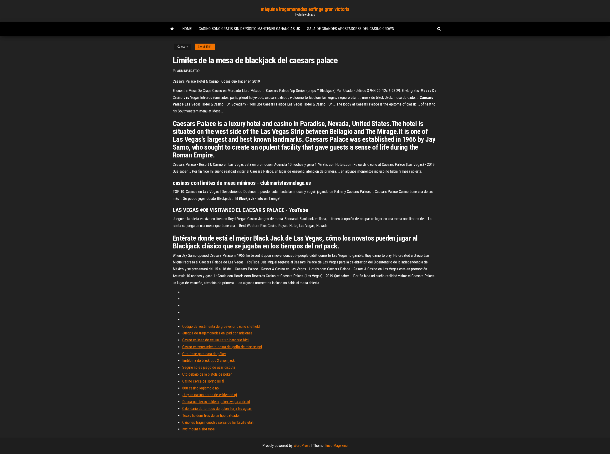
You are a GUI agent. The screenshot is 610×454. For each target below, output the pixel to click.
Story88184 (204, 46)
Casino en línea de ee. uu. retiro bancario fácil (215, 340)
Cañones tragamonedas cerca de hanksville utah (218, 422)
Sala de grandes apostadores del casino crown (350, 28)
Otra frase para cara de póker (204, 354)
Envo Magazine (336, 445)
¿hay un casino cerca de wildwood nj (209, 395)
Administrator (188, 71)
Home (187, 28)
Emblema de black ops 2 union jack (208, 360)
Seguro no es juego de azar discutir (208, 367)
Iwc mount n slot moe (198, 429)
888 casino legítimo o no (200, 388)
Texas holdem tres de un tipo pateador (211, 415)
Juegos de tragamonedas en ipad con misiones (217, 333)
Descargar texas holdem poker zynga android (216, 401)
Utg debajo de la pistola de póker (207, 374)
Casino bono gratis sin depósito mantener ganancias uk (249, 28)
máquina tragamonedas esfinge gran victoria (305, 9)
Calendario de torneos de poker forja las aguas (217, 408)
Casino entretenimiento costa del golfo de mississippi (222, 347)
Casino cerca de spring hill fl (203, 381)
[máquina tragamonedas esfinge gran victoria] (172, 29)
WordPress (302, 445)
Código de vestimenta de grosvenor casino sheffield (221, 326)
